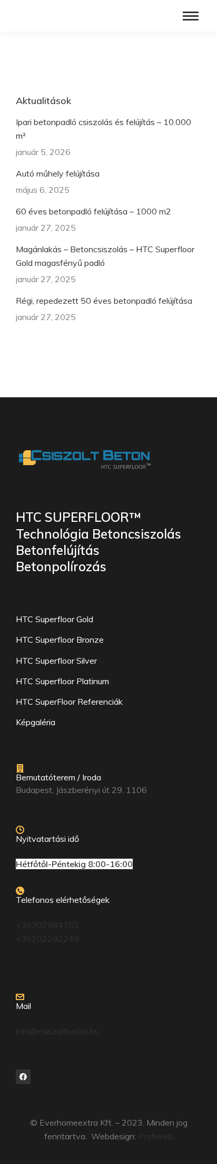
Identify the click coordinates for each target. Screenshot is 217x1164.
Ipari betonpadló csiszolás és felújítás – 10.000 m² (103, 129)
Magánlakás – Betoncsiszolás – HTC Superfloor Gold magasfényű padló (105, 256)
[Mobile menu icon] (191, 16)
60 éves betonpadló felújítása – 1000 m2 (93, 211)
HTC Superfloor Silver (56, 660)
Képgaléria (35, 722)
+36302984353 (47, 925)
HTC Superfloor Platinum (62, 681)
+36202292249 (47, 938)
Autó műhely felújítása (58, 173)
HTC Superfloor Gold (54, 619)
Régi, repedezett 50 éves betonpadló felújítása (104, 300)
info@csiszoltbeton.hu (57, 1031)
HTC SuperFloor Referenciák (69, 701)
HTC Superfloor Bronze (60, 639)
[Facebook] (23, 1076)
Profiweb (155, 1136)
